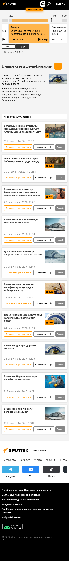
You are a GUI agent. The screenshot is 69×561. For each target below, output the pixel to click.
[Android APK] (13, 527)
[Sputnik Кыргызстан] (10, 5)
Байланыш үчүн (11, 494)
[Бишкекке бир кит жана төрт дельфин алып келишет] (55, 381)
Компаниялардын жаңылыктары (20, 499)
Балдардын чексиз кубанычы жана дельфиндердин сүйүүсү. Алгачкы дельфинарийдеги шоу (22, 128)
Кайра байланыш (11, 517)
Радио (37, 460)
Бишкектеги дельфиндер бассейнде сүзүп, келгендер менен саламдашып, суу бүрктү (22, 192)
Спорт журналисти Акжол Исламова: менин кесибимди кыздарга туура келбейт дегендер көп (27, 35)
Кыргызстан (41, 147)
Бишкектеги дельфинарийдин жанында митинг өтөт (21, 221)
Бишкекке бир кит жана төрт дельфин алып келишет (20, 378)
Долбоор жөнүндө (12, 490)
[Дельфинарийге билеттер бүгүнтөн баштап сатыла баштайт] (55, 256)
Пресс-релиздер (30, 494)
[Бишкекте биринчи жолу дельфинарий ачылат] (55, 413)
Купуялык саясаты (12, 504)
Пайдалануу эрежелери (37, 490)
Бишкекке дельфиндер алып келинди (20, 347)
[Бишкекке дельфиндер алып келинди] (55, 349)
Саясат (25, 460)
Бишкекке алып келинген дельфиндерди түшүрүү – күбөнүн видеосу (19, 287)
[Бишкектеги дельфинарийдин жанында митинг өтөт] (55, 224)
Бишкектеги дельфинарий (27, 66)
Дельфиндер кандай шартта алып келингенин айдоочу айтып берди (23, 317)
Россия (50, 460)
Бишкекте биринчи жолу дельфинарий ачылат (18, 410)
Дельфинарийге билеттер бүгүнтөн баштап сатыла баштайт (23, 253)
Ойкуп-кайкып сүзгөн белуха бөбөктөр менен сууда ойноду (21, 160)
